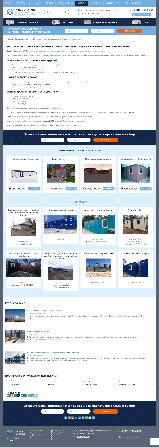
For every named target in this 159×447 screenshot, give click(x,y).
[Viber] (25, 395)
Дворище (87, 381)
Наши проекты (112, 3)
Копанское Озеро (90, 384)
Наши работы (56, 434)
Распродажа (96, 3)
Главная (8, 3)
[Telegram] (36, 395)
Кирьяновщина (52, 381)
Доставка (81, 3)
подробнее (34, 188)
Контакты (136, 3)
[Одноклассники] (11, 395)
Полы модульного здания (38, 331)
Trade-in (49, 3)
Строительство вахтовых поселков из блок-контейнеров (53, 352)
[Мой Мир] (15, 395)
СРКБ (32, 436)
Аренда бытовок (65, 3)
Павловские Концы (126, 381)
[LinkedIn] (22, 395)
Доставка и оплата (58, 430)
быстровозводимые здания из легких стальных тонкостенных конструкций (76, 51)
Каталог (38, 3)
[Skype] (32, 395)
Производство (23, 3)
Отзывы (54, 438)
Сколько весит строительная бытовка (44, 310)
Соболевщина (16, 381)
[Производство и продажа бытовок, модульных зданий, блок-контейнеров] (10, 432)
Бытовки (33, 432)
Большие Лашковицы (127, 384)
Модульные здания (37, 434)
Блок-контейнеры (36, 430)
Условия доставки (22, 39)
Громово (50, 384)
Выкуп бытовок (57, 432)
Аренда (33, 438)
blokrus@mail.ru (83, 437)
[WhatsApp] (29, 395)
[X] (18, 395)
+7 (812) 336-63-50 (142, 10)
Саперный (15, 384)
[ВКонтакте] (8, 395)
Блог (126, 3)
